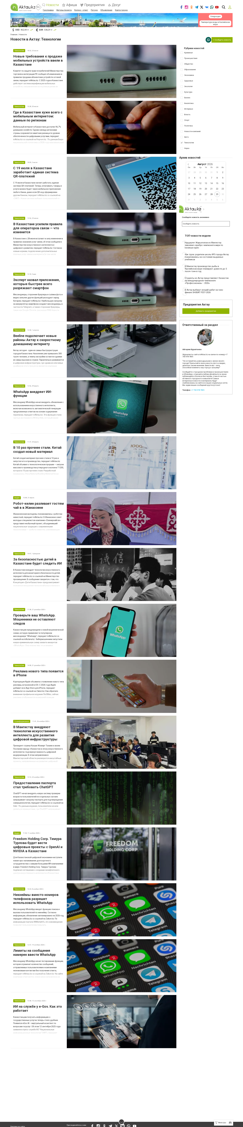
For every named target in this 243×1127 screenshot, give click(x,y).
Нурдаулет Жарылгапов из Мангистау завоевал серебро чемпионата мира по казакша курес (204, 245)
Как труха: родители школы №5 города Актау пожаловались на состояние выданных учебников (207, 257)
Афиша (71, 5)
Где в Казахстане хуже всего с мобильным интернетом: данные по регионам (37, 116)
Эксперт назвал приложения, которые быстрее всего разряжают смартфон (36, 284)
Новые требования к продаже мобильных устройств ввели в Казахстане (38, 60)
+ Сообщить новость (222, 40)
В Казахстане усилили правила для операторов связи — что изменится (37, 228)
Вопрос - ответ (81, 10)
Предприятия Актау (196, 304)
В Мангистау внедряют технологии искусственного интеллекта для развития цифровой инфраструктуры (35, 733)
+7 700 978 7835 (197, 390)
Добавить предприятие (206, 311)
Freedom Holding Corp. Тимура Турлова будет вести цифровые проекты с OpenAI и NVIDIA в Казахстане (37, 845)
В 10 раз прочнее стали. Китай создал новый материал (37, 450)
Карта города (121, 10)
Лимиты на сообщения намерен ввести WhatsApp (34, 953)
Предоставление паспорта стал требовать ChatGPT (34, 785)
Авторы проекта (64, 10)
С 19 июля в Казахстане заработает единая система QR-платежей (35, 172)
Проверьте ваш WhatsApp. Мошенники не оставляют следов (34, 619)
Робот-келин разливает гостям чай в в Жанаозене (38, 506)
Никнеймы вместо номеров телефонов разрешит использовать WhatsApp (35, 899)
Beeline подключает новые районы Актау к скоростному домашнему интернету (37, 340)
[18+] (22, 7)
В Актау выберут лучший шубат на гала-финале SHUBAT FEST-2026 (204, 291)
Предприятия (94, 5)
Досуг (116, 5)
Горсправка (48, 10)
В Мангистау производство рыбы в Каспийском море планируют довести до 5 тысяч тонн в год (206, 269)
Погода (94, 10)
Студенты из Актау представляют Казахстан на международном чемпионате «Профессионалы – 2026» (207, 280)
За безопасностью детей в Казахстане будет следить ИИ (37, 561)
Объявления (106, 10)
